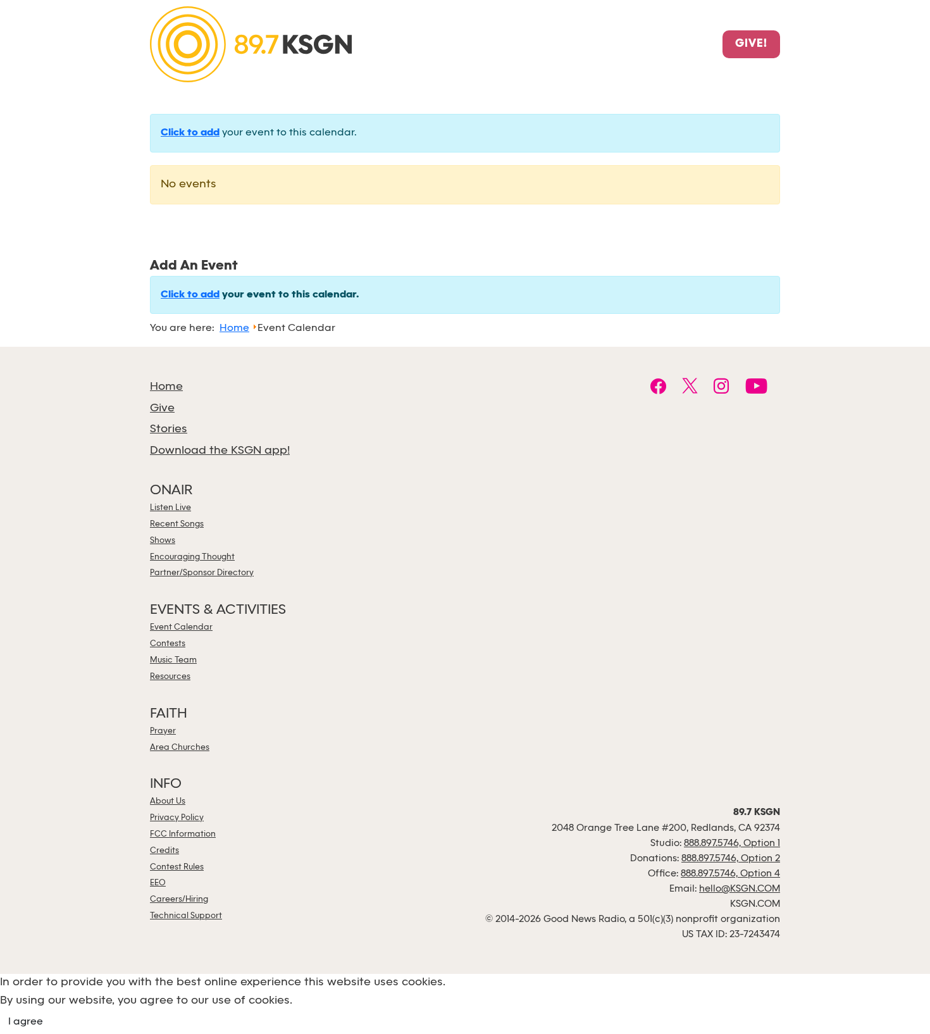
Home (166, 387)
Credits (164, 851)
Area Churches (179, 748)
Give (162, 408)
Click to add (190, 133)
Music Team (173, 660)
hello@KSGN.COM (739, 889)
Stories (168, 429)
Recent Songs (177, 524)
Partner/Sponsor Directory (202, 573)
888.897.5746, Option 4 (730, 874)
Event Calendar (181, 627)
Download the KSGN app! (220, 451)
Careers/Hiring (179, 899)
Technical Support (186, 916)
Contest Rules (177, 867)
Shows (162, 541)
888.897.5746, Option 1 (732, 843)
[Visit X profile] (690, 388)
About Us (167, 801)
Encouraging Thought (192, 557)
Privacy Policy (177, 818)
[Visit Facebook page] (658, 388)
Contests (167, 644)
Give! (751, 44)
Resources (170, 677)
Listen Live (170, 508)
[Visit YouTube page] (756, 388)
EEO (158, 883)
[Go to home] (251, 43)
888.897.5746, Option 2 (730, 859)
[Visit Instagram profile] (721, 388)
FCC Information (183, 834)
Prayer (163, 731)
